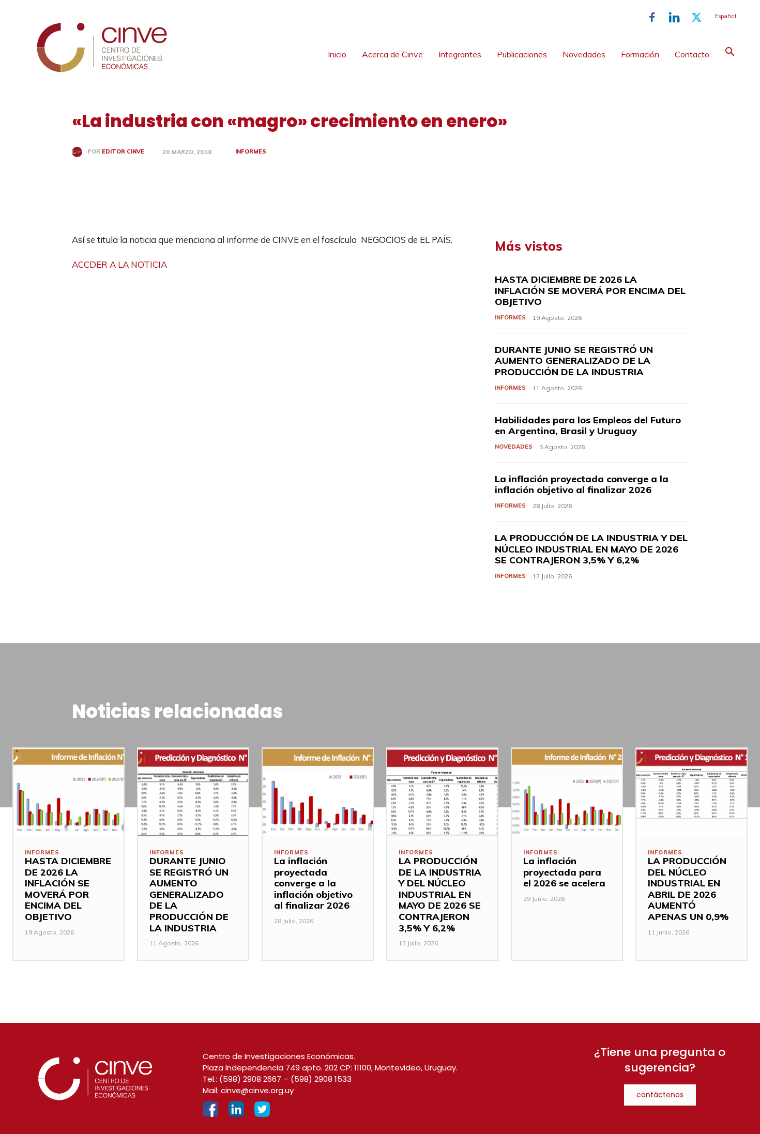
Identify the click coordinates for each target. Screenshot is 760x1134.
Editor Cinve (123, 152)
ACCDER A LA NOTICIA (119, 264)
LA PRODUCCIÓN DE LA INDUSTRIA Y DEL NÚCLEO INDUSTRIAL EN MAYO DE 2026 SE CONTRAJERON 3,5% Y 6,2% (591, 549)
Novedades (584, 54)
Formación (640, 54)
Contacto (692, 54)
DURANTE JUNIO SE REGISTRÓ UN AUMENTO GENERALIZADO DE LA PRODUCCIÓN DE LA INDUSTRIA (574, 361)
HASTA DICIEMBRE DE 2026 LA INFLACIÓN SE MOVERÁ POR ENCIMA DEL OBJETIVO (590, 290)
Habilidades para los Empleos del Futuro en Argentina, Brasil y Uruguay (588, 425)
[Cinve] (102, 70)
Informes (250, 151)
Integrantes (459, 54)
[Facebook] (652, 17)
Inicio (337, 54)
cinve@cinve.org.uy (257, 1090)
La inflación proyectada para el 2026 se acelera (564, 872)
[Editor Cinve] (79, 152)
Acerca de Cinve (392, 54)
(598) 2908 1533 (321, 1079)
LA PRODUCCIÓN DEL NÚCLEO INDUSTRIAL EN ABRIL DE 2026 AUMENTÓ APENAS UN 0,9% (688, 889)
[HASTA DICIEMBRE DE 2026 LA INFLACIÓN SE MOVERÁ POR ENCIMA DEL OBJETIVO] (68, 792)
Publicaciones (522, 54)
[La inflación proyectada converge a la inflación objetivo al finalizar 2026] (318, 792)
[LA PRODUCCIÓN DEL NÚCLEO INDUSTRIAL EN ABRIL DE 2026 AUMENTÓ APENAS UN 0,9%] (691, 792)
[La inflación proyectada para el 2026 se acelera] (567, 792)
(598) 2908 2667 (250, 1079)
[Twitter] (696, 17)
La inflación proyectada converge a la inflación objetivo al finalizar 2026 (581, 484)
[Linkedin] (674, 17)
